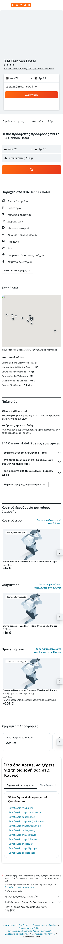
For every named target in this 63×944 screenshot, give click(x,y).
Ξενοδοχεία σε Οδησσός (22, 816)
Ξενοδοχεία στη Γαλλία (29, 928)
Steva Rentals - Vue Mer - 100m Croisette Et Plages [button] (30, 561)
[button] (5, 4)
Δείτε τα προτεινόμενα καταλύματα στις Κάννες (47, 650)
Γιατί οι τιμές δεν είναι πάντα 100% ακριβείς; (26, 908)
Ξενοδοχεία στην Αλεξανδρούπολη (27, 821)
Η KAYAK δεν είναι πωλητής (21, 896)
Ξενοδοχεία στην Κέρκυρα (23, 848)
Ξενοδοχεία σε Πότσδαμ (22, 852)
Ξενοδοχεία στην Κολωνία (22, 834)
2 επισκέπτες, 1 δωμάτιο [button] (21, 86)
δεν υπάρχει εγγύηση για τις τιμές (20, 887)
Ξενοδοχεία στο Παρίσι (21, 843)
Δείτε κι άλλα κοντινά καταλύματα (49, 522)
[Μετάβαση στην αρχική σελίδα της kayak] (21, 5)
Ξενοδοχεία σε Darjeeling (22, 830)
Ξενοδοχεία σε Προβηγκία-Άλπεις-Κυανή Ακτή (29, 931)
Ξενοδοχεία (24, 925)
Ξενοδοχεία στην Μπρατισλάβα (25, 812)
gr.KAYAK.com (9, 925)
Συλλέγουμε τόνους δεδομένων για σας (29, 902)
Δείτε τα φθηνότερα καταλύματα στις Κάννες (47, 586)
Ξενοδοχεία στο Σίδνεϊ (21, 807)
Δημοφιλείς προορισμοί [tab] (20, 785)
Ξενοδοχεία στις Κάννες (43, 934)
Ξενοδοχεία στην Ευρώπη (45, 925)
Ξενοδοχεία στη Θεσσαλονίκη (25, 825)
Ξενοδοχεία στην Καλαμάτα (23, 839)
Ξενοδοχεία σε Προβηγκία (17, 934)
